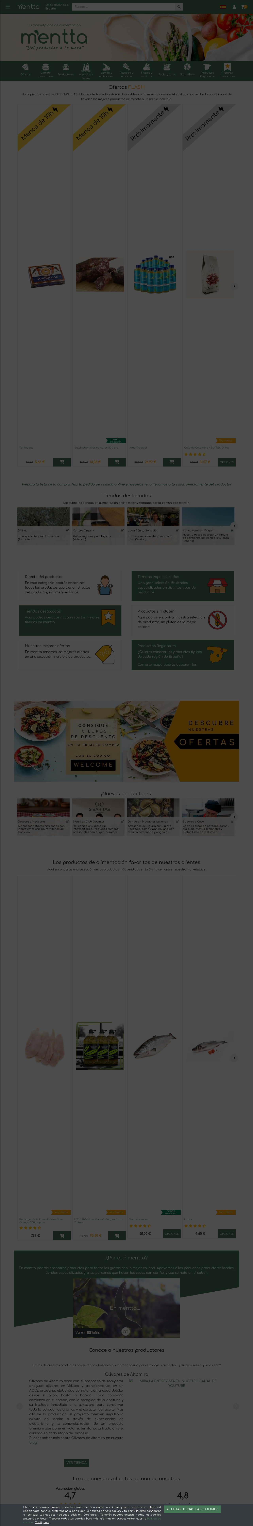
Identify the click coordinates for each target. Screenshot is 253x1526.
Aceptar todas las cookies (192, 1509)
